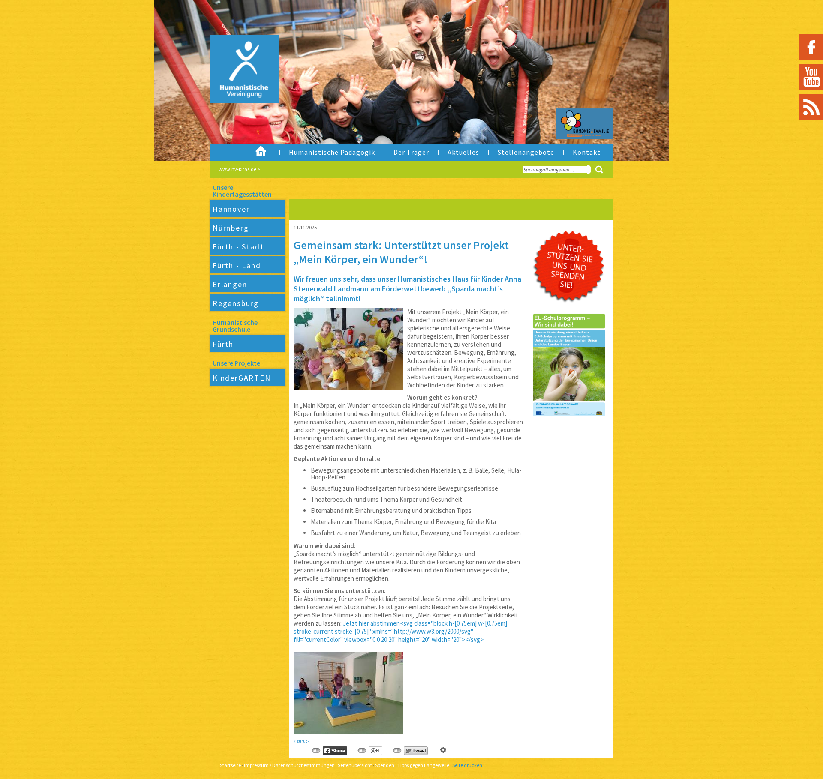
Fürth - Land (237, 265)
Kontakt (587, 152)
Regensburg (236, 303)
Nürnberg (231, 228)
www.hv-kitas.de (237, 169)
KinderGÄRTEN (242, 378)
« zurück (301, 741)
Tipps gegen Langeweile (423, 765)
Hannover (231, 209)
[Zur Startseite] (237, 87)
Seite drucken (467, 765)
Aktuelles (463, 152)
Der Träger (411, 152)
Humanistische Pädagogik (332, 152)
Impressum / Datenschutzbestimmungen (289, 765)
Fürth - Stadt (238, 247)
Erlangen (230, 284)
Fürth (223, 344)
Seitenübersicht (355, 765)
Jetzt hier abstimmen (371, 623)
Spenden (384, 765)
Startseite (230, 765)
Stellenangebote (526, 152)
